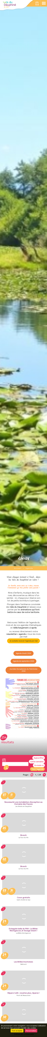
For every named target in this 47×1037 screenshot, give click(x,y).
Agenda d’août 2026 (23, 653)
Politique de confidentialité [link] (24, 1034)
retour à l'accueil (9, 4)
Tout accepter (17, 1031)
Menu (43, 3)
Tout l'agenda (37, 769)
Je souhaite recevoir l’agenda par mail (23, 641)
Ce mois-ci (39, 765)
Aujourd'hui (39, 758)
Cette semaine (37, 761)
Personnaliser (31, 1031)
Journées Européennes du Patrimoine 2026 (23, 670)
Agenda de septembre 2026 (23, 661)
